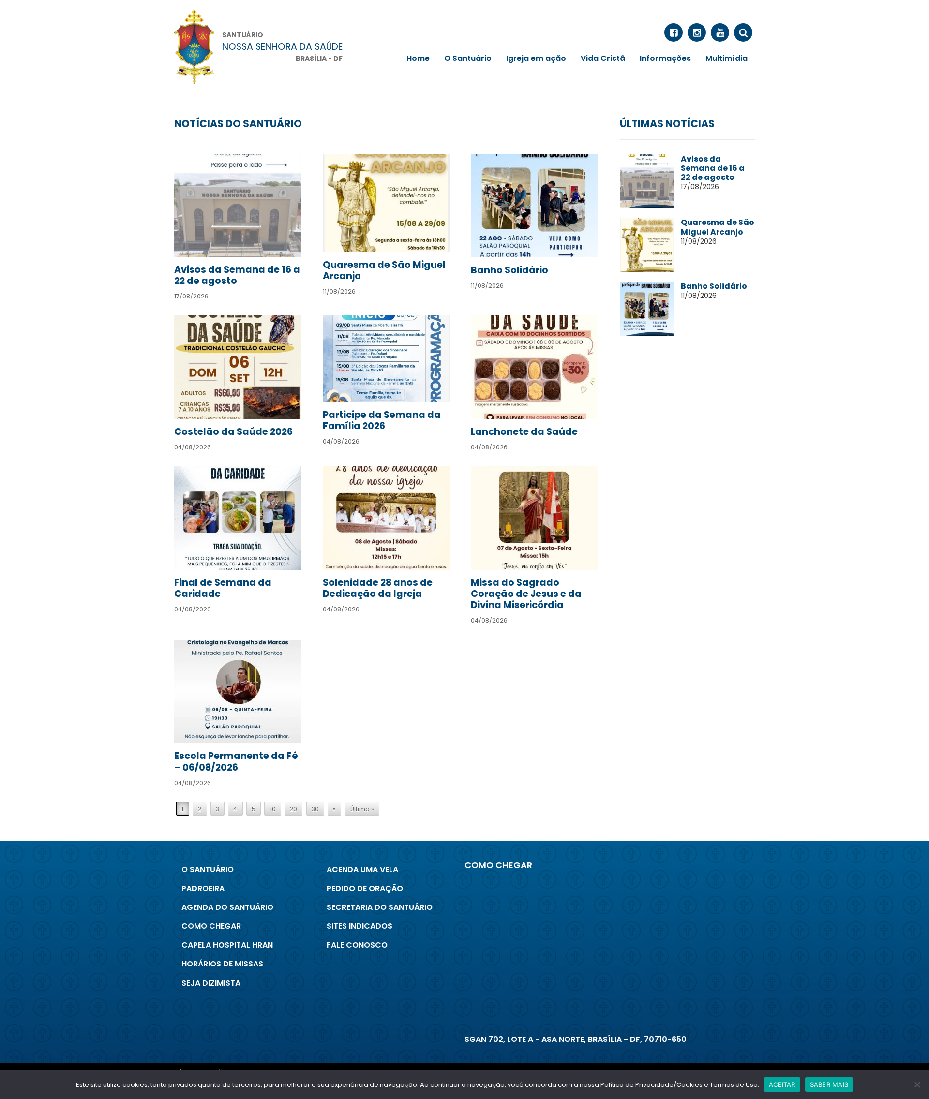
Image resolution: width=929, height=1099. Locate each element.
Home (418, 58)
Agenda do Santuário (227, 907)
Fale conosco (357, 945)
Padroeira (203, 888)
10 (273, 809)
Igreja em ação (536, 58)
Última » (362, 809)
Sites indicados (359, 926)
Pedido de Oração (365, 888)
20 (293, 809)
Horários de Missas (222, 963)
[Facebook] (673, 32)
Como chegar (211, 926)
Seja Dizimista (210, 983)
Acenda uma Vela (362, 869)
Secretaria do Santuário (380, 907)
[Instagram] (697, 32)
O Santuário (468, 58)
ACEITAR (782, 1084)
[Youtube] (720, 32)
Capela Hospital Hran (227, 945)
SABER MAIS (829, 1084)
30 (315, 809)
